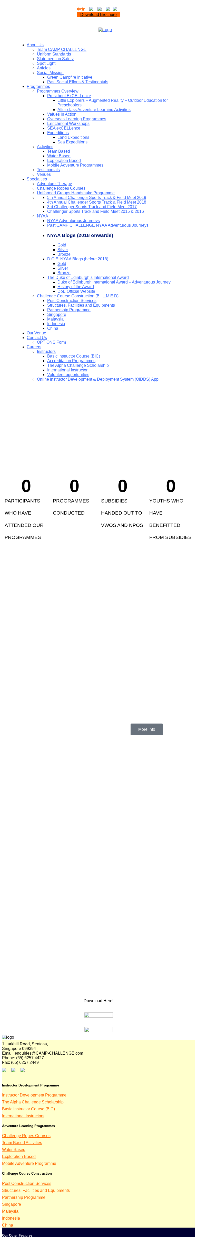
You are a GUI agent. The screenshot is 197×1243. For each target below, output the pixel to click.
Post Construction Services (26, 1183)
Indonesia (11, 1218)
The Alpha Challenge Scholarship (33, 1102)
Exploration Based (19, 1156)
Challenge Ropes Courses (26, 1136)
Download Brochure (98, 14)
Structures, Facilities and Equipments (36, 1190)
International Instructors (23, 1116)
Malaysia (10, 1211)
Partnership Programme (23, 1197)
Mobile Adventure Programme (29, 1163)
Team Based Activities (22, 1142)
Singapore (11, 1204)
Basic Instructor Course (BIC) (28, 1109)
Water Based (13, 1149)
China (7, 1225)
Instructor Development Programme (34, 1095)
